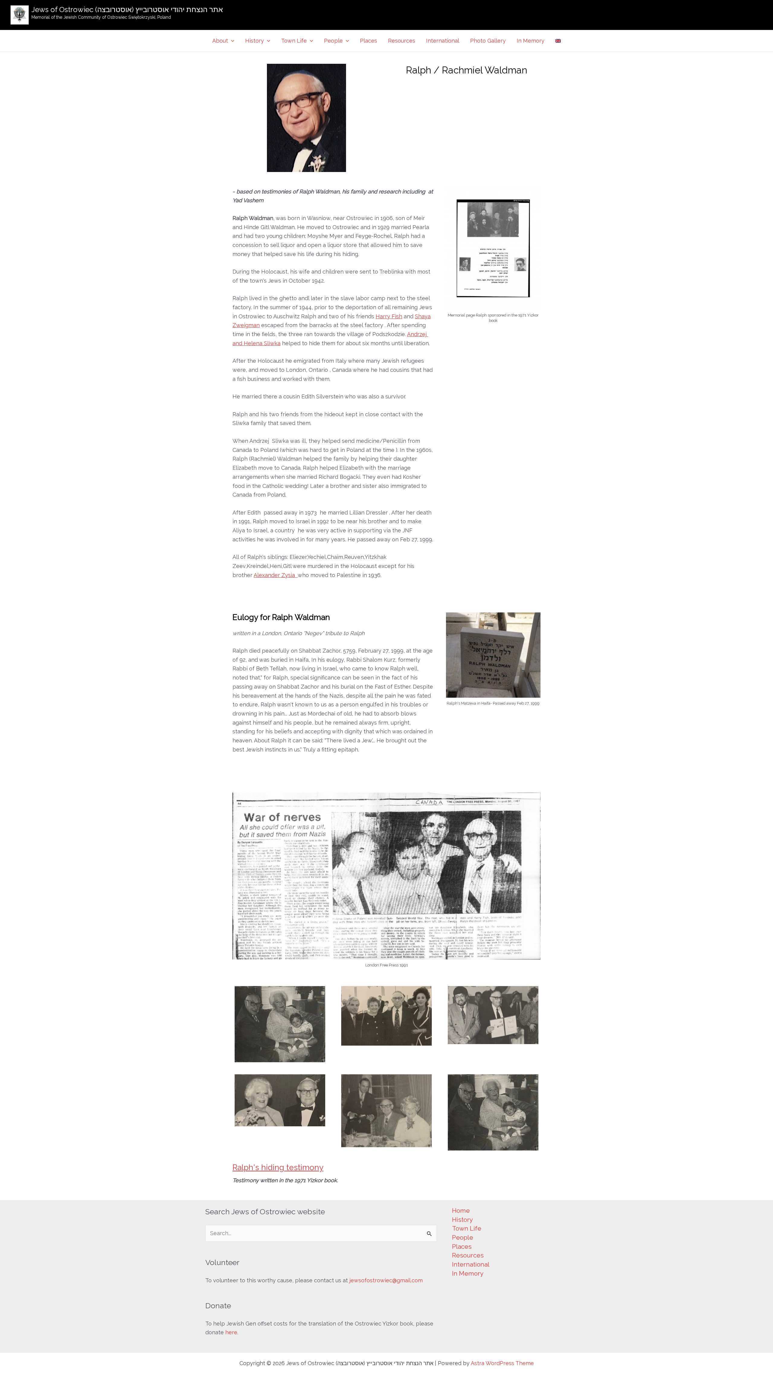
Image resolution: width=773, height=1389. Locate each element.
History (254, 40)
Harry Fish (389, 316)
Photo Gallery (488, 40)
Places (368, 40)
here (231, 1332)
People (333, 40)
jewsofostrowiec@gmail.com (386, 1280)
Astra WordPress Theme (502, 1363)
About (220, 40)
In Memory (530, 40)
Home (461, 1210)
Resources (401, 40)
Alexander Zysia (276, 575)
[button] (231, 40)
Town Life (294, 40)
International (442, 40)
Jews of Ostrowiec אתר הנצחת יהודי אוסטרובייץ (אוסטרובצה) (127, 9)
